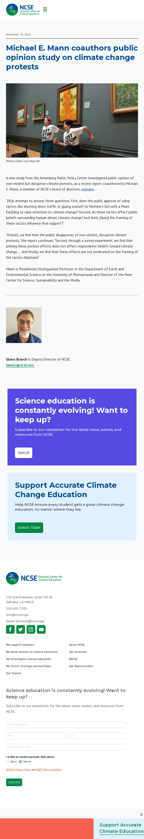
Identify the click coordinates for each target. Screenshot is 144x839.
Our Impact (13, 673)
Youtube (41, 629)
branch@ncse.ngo (20, 365)
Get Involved (77, 652)
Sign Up (23, 453)
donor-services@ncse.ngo (25, 621)
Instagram (31, 629)
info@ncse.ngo (17, 615)
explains (87, 189)
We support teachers (20, 644)
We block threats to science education (32, 652)
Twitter (20, 629)
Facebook (10, 629)
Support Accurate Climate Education (122, 828)
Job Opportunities (81, 666)
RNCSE (73, 659)
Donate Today (29, 528)
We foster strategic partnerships (28, 666)
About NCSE (77, 644)
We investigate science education (28, 659)
